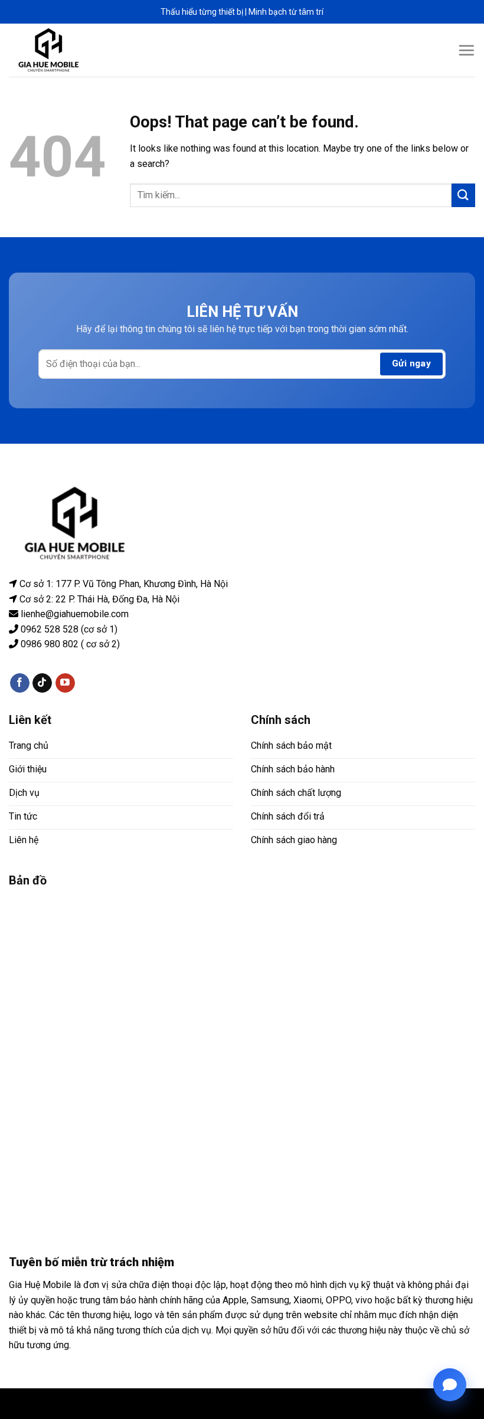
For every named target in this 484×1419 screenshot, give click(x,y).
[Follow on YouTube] (65, 683)
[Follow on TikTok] (42, 683)
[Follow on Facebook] (20, 683)
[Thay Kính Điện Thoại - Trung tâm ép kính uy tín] (49, 50)
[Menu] (466, 50)
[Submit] (463, 195)
